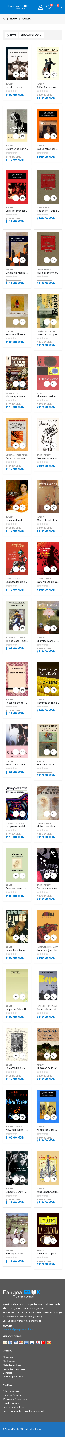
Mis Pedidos (9, 1361)
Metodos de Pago (12, 1365)
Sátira (48, 208)
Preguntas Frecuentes (14, 1369)
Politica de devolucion (14, 1407)
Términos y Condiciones (15, 1399)
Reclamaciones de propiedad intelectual (23, 1411)
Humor (40, 947)
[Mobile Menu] (5, 7)
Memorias (10, 455)
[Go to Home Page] (4, 19)
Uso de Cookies (11, 1403)
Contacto (7, 1373)
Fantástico (42, 331)
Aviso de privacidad (13, 1377)
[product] (17, 63)
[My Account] (41, 7)
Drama (40, 269)
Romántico (19, 1127)
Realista (9, 84)
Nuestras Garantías (13, 1395)
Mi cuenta (8, 1357)
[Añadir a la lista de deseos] (22, 74)
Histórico (41, 1006)
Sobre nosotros (11, 1391)
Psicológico (11, 638)
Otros (18, 455)
